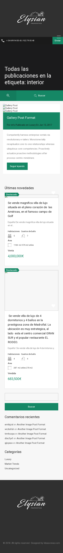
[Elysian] (31, 32)
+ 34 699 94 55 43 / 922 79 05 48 (20, 40)
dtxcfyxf (9, 438)
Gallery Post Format (21, 118)
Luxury (32, 125)
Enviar (58, 40)
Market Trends (12, 463)
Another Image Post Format (31, 424)
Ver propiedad (31, 197)
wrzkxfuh (9, 429)
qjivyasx (9, 443)
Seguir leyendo (17, 166)
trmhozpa (10, 433)
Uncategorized (12, 468)
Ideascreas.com (52, 543)
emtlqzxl (9, 424)
